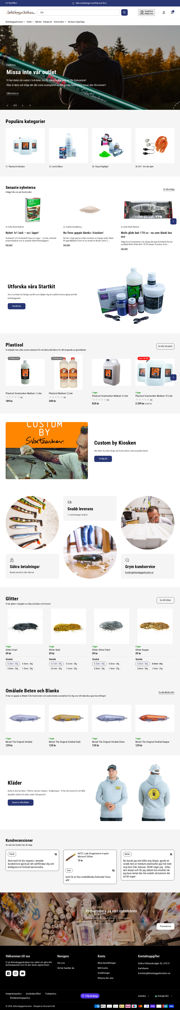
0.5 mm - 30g (71, 663)
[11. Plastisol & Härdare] (25, 145)
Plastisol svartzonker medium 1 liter (24, 393)
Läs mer (9, 245)
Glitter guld (54, 649)
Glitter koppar (142, 649)
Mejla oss (149, 13)
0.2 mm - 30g (56, 663)
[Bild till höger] (173, 221)
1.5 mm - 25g (71, 668)
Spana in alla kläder (20, 802)
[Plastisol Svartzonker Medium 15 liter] (155, 372)
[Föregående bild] (9, 105)
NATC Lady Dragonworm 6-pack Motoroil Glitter (93, 855)
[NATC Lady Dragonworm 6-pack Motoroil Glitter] (71, 857)
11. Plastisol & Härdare (15, 166)
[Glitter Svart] (25, 626)
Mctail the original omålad (19, 741)
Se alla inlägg (168, 189)
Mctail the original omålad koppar (152, 741)
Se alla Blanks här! (166, 692)
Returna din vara (105, 978)
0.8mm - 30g (13, 668)
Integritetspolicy (14, 993)
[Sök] (124, 12)
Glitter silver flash (101, 649)
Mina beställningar (107, 963)
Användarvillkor (33, 993)
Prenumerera (165, 926)
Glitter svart (11, 649)
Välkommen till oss (18, 956)
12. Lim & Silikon (56, 166)
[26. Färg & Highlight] (111, 145)
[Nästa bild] (21, 105)
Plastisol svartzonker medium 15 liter (154, 395)
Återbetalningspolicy (20, 997)
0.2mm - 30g (13, 663)
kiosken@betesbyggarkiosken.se (139, 572)
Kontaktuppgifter (149, 956)
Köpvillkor (13, 3)
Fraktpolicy (50, 993)
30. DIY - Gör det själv (144, 166)
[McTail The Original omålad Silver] (111, 718)
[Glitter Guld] (68, 626)
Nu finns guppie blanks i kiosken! (83, 232)
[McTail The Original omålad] (25, 718)
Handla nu (16, 306)
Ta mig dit (103, 458)
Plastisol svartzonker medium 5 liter (110, 395)
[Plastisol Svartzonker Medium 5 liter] (111, 372)
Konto (101, 956)
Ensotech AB (49, 1006)
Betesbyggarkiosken (22, 1006)
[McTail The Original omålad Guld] (68, 718)
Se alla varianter (165, 346)
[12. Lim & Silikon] (68, 145)
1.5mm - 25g (27, 668)
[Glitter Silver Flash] (111, 626)
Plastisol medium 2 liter (61, 393)
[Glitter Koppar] (155, 626)
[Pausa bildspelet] (27, 105)
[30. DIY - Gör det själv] (155, 145)
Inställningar (104, 973)
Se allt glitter (165, 600)
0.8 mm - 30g (56, 668)
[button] (172, 12)
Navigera (63, 956)
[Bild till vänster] (7, 221)
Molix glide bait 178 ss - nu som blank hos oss (146, 234)
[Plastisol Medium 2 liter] (68, 372)
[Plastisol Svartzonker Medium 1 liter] (25, 372)
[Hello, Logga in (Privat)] (164, 12)
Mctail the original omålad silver (108, 741)
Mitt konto (103, 968)
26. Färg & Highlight (100, 166)
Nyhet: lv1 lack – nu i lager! (22, 232)
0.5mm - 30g (27, 663)
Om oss (61, 963)
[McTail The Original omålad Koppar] (155, 718)
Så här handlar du (65, 968)
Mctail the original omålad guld (64, 741)
